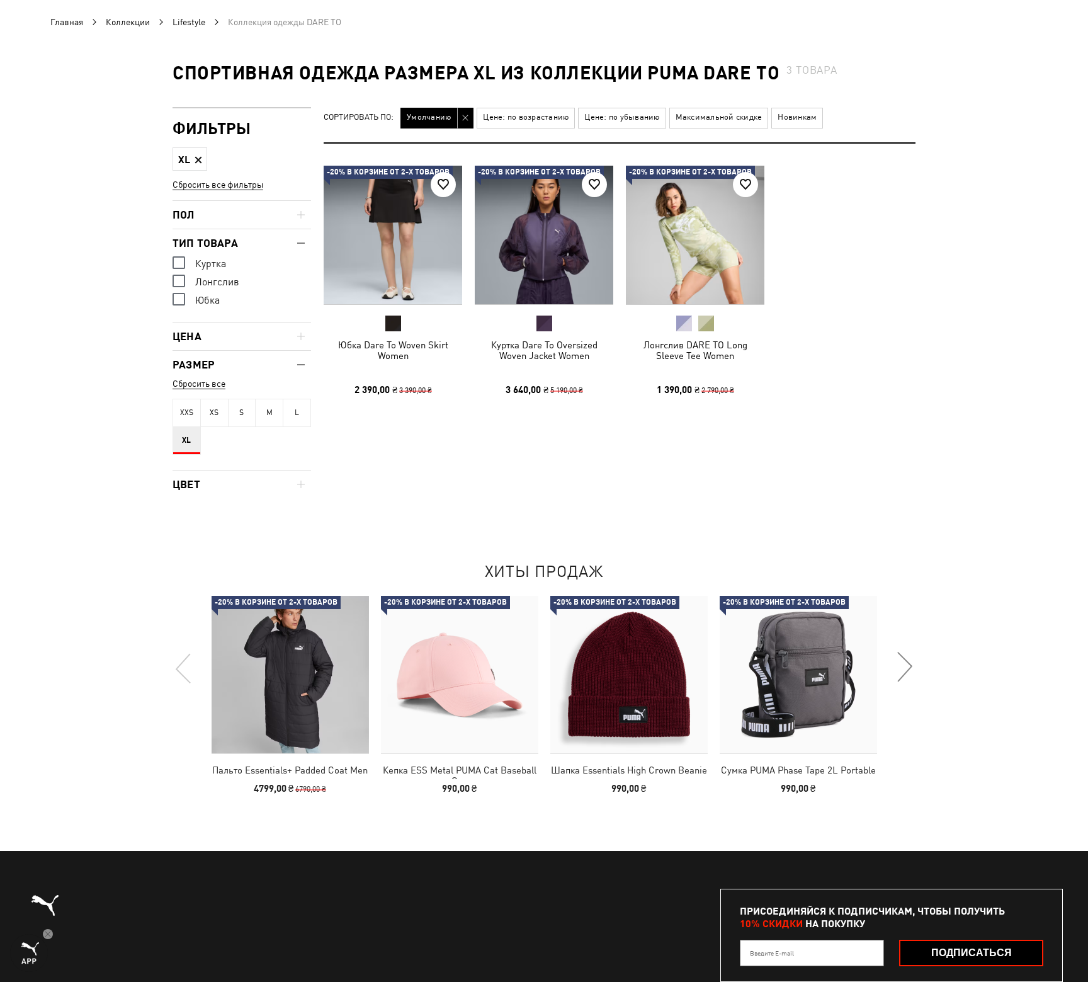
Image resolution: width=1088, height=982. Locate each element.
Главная (66, 22)
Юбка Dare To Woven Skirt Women (393, 350)
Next (904, 667)
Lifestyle (189, 22)
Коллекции (128, 22)
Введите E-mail (772, 953)
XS (214, 412)
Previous (184, 667)
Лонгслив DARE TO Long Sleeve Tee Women (695, 350)
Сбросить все (199, 384)
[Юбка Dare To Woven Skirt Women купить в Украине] (393, 235)
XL (186, 440)
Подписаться (971, 952)
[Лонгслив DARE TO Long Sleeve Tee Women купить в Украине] (695, 235)
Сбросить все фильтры (218, 185)
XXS (186, 412)
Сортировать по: (359, 117)
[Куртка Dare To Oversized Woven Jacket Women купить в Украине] (544, 235)
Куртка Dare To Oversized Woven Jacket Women (544, 350)
